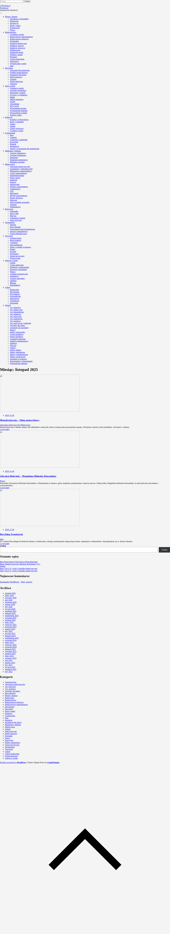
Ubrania (13, 79)
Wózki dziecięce (16, 81)
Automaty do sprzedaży (19, 328)
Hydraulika (14, 41)
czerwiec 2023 (10, 658)
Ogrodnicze (14, 301)
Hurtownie (14, 21)
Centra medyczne (17, 265)
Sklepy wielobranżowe (19, 354)
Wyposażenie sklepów (19, 363)
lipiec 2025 (9, 622)
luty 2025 (8, 631)
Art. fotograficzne (17, 312)
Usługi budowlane (17, 59)
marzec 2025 (10, 629)
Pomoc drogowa (16, 198)
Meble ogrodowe (16, 99)
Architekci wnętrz (17, 34)
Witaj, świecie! (26, 582)
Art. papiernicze (16, 319)
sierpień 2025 (10, 620)
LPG (12, 191)
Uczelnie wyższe (16, 131)
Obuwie (13, 346)
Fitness (12, 272)
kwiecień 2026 (11, 602)
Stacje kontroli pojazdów (19, 202)
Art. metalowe (15, 314)
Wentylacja (14, 61)
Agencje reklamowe (18, 153)
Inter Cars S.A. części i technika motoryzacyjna (18, 568)
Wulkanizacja (15, 207)
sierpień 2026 (10, 593)
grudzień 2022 (10, 669)
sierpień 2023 (10, 654)
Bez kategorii (10, 693)
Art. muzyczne (16, 316)
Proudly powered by (13, 762)
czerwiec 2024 (10, 645)
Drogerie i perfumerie (18, 269)
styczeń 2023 (10, 667)
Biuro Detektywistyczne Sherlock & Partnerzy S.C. (20, 564)
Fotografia (14, 211)
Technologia (10, 222)
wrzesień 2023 (10, 651)
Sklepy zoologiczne (17, 357)
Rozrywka (9, 209)
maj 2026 (8, 600)
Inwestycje (14, 23)
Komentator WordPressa (9, 582)
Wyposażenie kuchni (18, 108)
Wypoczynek (15, 258)
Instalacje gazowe (17, 46)
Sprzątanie (14, 303)
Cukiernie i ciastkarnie (19, 140)
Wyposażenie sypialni (18, 113)
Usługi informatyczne (18, 234)
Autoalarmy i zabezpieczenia (21, 169)
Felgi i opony (15, 178)
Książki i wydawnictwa (19, 119)
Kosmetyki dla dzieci (18, 75)
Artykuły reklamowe (18, 155)
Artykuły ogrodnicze (18, 90)
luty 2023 (8, 665)
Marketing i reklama (13, 151)
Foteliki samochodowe (19, 72)
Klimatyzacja (15, 50)
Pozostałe (8, 736)
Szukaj (3, 546)
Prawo (12, 30)
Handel (8, 305)
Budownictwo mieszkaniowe (21, 37)
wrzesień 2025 (10, 618)
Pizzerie (13, 144)
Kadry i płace (15, 25)
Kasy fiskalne (15, 227)
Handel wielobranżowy (19, 341)
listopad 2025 (10, 613)
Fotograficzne (15, 296)
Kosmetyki (14, 276)
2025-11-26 (9, 415)
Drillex (2, 566)
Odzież (13, 348)
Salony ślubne (15, 350)
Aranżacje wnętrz (17, 88)
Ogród (12, 102)
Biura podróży (15, 240)
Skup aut (13, 200)
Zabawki (13, 84)
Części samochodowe (18, 173)
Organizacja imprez (17, 218)
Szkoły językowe (17, 128)
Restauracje (14, 146)
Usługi (7, 287)
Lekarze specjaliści (17, 278)
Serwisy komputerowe (19, 231)
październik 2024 (12, 638)
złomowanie (15, 184)
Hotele (12, 249)
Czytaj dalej (4, 429)
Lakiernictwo (15, 189)
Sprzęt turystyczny (17, 256)
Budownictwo (10, 32)
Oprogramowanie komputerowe (22, 229)
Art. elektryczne (16, 310)
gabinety (13, 281)
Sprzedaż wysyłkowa (18, 359)
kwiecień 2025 (11, 627)
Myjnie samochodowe (18, 196)
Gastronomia (10, 133)
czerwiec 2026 (10, 598)
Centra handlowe (16, 334)
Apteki (12, 263)
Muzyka (13, 216)
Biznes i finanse (11, 17)
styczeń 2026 (10, 609)
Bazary (13, 330)
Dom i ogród (10, 86)
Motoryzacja (10, 164)
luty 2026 (8, 607)
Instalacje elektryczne (18, 43)
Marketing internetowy (19, 160)
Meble (12, 97)
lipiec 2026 (9, 595)
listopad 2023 (10, 649)
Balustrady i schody (18, 93)
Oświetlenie (14, 104)
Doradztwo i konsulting (19, 19)
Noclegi (13, 252)
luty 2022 (8, 672)
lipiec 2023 (9, 656)
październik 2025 (12, 616)
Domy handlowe (16, 337)
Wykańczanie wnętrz (18, 64)
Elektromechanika (17, 175)
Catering (13, 137)
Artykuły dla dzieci (17, 325)
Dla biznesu (14, 292)
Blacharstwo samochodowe (21, 171)
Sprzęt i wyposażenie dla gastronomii (24, 149)
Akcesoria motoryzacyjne (20, 166)
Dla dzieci (9, 68)
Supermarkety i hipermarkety (21, 361)
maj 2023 (8, 660)
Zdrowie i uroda (11, 260)
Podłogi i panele (16, 55)
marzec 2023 (10, 663)
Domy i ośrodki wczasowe (20, 247)
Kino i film (14, 213)
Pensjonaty (14, 254)
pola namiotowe (16, 245)
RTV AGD (14, 106)
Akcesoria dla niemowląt (19, 70)
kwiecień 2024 (11, 647)
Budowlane (14, 290)
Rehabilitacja (15, 285)
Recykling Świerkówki (11, 534)
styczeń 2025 (10, 633)
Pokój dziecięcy (16, 77)
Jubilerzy (13, 343)
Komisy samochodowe (19, 187)
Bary (12, 135)
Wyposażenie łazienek (18, 111)
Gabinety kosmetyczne (19, 274)
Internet (13, 225)
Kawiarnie (14, 142)
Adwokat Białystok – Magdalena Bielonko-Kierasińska (28, 476)
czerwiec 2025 (10, 625)
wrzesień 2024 (10, 640)
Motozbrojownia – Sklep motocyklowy (20, 420)
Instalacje (13, 180)
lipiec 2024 (9, 642)
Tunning (13, 205)
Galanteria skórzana (18, 339)
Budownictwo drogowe (19, 39)
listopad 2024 (10, 636)
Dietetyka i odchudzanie (19, 267)
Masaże (13, 283)
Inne (11, 66)
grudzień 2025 (10, 611)
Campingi (14, 243)
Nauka (12, 124)
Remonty (13, 57)
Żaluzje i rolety (16, 115)
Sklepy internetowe (17, 352)
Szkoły (12, 126)
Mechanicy (14, 193)
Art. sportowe (15, 321)
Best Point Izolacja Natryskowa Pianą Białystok (19, 562)
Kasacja (13, 182)
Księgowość (15, 28)
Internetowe (14, 299)
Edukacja (8, 117)
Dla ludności (15, 294)
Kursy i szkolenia (17, 122)
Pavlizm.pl (4, 8)
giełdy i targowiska (17, 332)
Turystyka (9, 236)
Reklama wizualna (17, 162)
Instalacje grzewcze (17, 48)
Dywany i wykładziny (19, 95)
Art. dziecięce (15, 307)
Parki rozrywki (16, 220)
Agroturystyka (15, 238)
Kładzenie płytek (16, 52)
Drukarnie (14, 158)
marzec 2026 (10, 604)
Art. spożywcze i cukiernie (20, 323)
